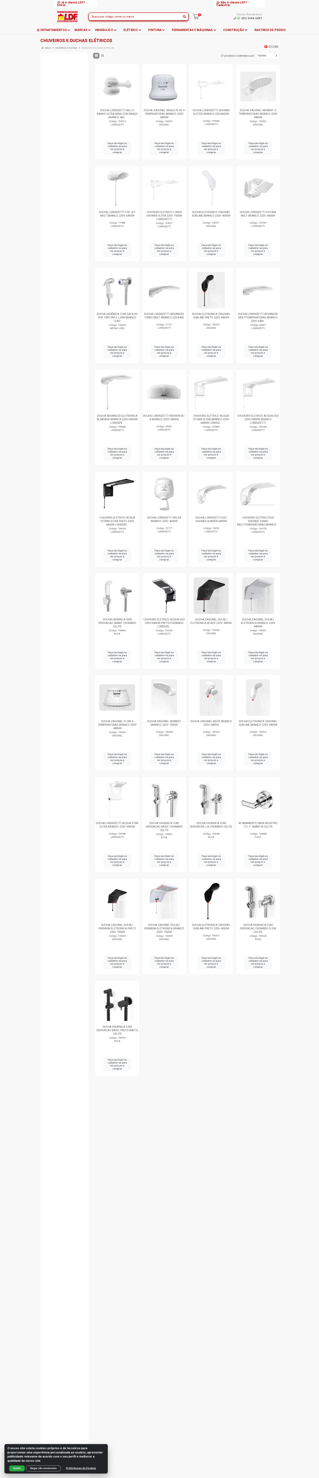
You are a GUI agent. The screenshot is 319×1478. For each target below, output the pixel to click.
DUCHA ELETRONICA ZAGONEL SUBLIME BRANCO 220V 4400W (258, 723)
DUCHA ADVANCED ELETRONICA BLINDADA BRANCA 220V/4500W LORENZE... (117, 419)
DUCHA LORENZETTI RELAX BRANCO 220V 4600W (164, 519)
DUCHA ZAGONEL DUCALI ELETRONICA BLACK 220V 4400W (211, 621)
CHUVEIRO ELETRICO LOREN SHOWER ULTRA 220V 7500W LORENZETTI (164, 215)
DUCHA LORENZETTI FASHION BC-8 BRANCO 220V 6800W (164, 417)
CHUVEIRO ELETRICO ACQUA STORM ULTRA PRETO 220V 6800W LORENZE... (117, 521)
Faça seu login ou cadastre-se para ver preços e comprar (117, 148)
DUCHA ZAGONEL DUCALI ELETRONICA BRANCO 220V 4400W (258, 623)
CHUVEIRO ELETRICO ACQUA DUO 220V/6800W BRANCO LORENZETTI (258, 419)
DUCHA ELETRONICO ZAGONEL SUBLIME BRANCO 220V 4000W (211, 213)
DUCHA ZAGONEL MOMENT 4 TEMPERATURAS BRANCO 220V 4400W (258, 114)
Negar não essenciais (43, 1468)
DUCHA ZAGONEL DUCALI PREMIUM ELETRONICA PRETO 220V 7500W (117, 928)
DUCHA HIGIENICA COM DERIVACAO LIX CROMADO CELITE (211, 824)
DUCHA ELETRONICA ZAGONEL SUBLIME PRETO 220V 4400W (211, 315)
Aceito (17, 1468)
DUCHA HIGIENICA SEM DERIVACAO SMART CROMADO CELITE (117, 623)
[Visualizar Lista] (102, 56)
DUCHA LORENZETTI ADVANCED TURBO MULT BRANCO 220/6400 (164, 315)
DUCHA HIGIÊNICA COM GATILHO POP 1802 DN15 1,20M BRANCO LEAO (117, 317)
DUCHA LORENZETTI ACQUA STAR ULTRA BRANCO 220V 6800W (117, 824)
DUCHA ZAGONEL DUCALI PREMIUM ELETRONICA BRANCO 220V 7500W (164, 928)
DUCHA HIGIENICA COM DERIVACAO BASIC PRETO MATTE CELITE (117, 1030)
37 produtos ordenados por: (238, 55)
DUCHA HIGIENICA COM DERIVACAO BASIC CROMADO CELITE (164, 826)
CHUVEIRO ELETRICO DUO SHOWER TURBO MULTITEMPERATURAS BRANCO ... (258, 521)
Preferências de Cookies (81, 1468)
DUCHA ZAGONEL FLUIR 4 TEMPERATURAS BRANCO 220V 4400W (117, 725)
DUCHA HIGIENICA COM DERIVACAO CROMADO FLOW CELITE (258, 928)
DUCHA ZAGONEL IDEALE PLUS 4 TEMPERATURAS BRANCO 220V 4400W (164, 114)
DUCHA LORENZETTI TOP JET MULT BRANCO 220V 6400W (117, 213)
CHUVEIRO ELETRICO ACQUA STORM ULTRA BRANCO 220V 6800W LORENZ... (211, 419)
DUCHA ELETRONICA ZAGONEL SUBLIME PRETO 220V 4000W (211, 926)
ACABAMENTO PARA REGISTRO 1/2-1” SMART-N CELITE (258, 824)
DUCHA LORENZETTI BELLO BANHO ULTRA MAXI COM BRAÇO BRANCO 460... (117, 114)
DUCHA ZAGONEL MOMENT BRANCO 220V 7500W (164, 723)
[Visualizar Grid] (96, 56)
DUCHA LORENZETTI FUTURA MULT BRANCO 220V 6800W (258, 213)
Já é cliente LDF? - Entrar (72, 3)
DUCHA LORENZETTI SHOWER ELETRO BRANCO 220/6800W (211, 112)
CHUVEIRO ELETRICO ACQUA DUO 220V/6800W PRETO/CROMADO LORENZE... (164, 623)
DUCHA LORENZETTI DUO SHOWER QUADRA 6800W (211, 519)
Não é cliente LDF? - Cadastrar (232, 3)
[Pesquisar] (184, 16)
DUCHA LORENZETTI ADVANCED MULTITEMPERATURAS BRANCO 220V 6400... (258, 317)
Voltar (272, 47)
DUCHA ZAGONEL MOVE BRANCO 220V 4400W (211, 723)
